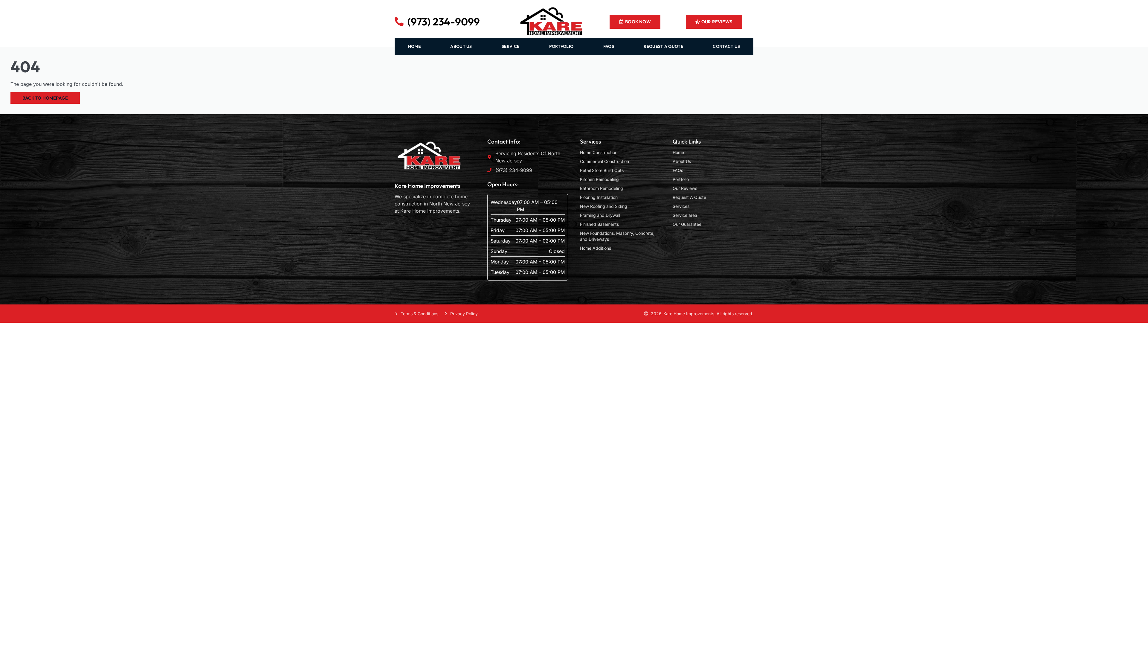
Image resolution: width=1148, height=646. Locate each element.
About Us (682, 161)
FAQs (608, 46)
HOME (414, 46)
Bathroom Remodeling (601, 188)
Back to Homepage (45, 98)
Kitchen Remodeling (599, 179)
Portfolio (561, 46)
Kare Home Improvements (427, 185)
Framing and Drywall (600, 215)
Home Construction (598, 152)
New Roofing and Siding (603, 206)
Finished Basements (599, 224)
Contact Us (726, 46)
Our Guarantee (687, 224)
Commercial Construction (604, 161)
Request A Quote (689, 197)
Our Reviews (685, 188)
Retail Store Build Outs (602, 170)
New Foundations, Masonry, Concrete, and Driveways (617, 236)
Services (681, 206)
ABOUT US (461, 46)
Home (678, 152)
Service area (685, 215)
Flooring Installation (599, 197)
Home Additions (595, 248)
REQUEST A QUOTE (663, 46)
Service (510, 46)
